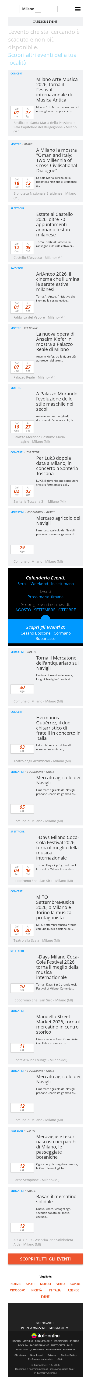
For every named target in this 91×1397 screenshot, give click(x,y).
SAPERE (75, 1284)
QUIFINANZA (37, 1349)
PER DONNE (31, 328)
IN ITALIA (55, 1290)
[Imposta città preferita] (14, 9)
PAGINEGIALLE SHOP (66, 1341)
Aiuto (60, 1359)
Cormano (62, 633)
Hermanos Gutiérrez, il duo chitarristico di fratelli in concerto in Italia (58, 727)
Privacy (52, 1355)
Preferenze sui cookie (40, 1359)
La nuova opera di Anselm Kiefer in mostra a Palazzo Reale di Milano (55, 341)
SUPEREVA (69, 1349)
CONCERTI (16, 73)
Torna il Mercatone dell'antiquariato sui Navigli (57, 663)
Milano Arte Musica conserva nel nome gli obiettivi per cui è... (57, 109)
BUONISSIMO (53, 1349)
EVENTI (45, 1297)
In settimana (62, 583)
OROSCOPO (17, 1290)
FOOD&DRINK (35, 512)
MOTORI (45, 1284)
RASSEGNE (16, 268)
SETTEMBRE (44, 609)
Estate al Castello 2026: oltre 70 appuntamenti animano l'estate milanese (54, 224)
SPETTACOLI (17, 208)
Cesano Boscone (36, 633)
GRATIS (28, 144)
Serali (23, 583)
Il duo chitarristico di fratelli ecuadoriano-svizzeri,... (53, 747)
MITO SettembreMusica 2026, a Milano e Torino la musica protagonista (55, 907)
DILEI (70, 1345)
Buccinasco (45, 638)
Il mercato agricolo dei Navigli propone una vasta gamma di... (56, 532)
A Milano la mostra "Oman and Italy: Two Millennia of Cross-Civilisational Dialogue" (56, 160)
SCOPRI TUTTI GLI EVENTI (45, 1259)
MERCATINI (17, 512)
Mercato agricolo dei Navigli (58, 520)
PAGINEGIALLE (43, 1341)
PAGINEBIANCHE (39, 1345)
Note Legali (36, 1355)
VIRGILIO (28, 1341)
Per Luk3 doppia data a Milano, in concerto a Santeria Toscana (57, 466)
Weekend (39, 583)
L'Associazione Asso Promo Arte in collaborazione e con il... (57, 1041)
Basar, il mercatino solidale (56, 1199)
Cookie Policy (69, 1355)
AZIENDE (73, 1290)
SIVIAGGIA (21, 1349)
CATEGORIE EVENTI (45, 22)
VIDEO (60, 1284)
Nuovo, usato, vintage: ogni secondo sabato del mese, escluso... (53, 1213)
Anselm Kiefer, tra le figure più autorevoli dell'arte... (56, 358)
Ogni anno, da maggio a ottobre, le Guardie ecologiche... (57, 1166)
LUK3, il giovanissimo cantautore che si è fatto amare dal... (57, 483)
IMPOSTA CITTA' (58, 1328)
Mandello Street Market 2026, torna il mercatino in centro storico (58, 1024)
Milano (28, 8)
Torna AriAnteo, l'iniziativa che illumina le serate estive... (56, 298)
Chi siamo (20, 1355)
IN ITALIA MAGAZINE (33, 1328)
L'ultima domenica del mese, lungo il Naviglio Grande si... (54, 677)
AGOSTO (23, 609)
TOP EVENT (32, 452)
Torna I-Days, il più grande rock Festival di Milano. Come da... (56, 867)
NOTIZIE (15, 1284)
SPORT (30, 1284)
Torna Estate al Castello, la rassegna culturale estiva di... (55, 244)
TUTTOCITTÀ (58, 1345)
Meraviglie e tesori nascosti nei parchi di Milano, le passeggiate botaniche (56, 1146)
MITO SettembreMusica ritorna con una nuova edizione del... (56, 927)
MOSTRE (15, 144)
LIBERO (16, 1341)
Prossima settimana (45, 596)
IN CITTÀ (36, 1290)
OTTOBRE (67, 609)
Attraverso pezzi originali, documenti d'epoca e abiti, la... (55, 418)
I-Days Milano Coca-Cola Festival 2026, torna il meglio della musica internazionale (57, 847)
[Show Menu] (77, 9)
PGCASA (23, 1345)
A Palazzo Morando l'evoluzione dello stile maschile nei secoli (56, 401)
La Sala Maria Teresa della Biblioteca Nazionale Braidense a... (56, 182)
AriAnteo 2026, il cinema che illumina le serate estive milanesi (57, 281)
